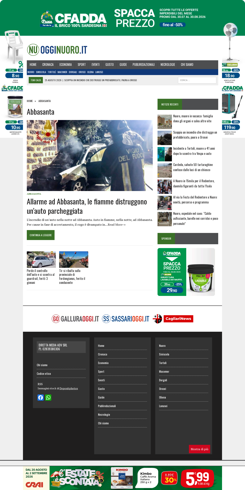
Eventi (96, 64)
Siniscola (41, 72)
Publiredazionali (144, 64)
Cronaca (48, 64)
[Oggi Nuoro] (57, 49)
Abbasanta (34, 193)
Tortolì (52, 72)
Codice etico (44, 373)
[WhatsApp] (48, 397)
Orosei (82, 72)
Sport (82, 64)
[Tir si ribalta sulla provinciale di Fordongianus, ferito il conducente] (73, 259)
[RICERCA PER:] (197, 79)
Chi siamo (187, 64)
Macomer (62, 72)
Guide (123, 64)
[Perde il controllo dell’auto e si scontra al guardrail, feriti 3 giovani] (41, 259)
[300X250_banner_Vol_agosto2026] (186, 293)
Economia (66, 64)
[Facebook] (40, 397)
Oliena (90, 72)
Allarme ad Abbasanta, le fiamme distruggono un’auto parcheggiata (87, 206)
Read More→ (117, 224)
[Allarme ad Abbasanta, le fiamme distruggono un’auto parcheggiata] (90, 188)
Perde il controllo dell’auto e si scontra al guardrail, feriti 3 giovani (41, 276)
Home (33, 64)
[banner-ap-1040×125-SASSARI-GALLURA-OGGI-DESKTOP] (122, 487)
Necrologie (168, 64)
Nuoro (31, 72)
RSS (40, 384)
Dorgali (73, 72)
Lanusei (99, 72)
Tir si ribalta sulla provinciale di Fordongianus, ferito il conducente (72, 276)
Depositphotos (69, 388)
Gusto (109, 64)
